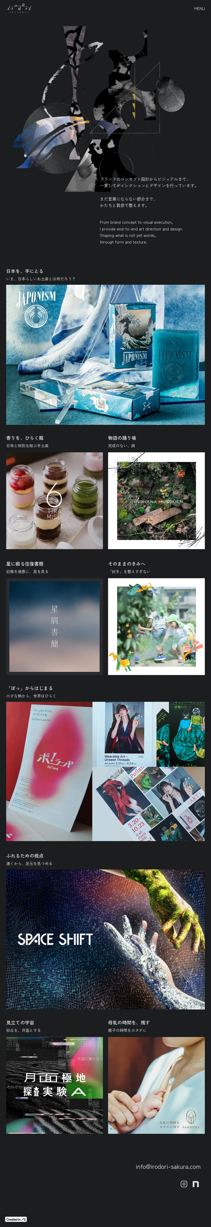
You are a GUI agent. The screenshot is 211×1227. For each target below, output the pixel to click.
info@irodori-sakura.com (168, 1166)
